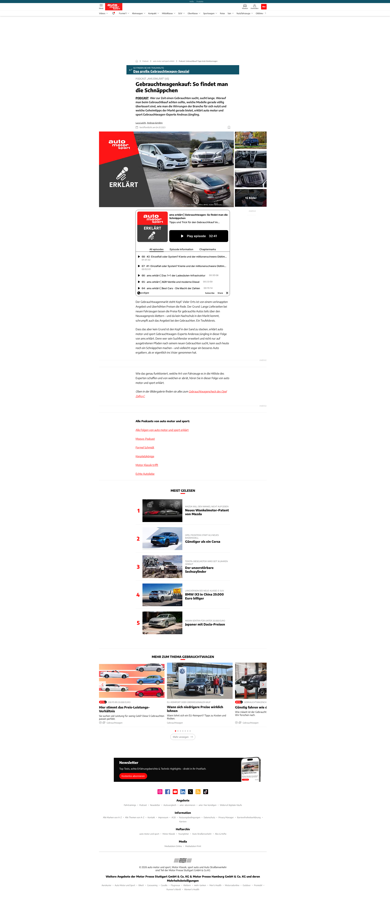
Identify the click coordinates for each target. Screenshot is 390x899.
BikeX (141, 885)
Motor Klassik (169, 833)
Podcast (143, 805)
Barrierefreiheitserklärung (249, 817)
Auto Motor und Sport (125, 885)
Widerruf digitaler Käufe (231, 805)
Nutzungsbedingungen (189, 817)
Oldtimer (260, 13)
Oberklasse (193, 13)
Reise (222, 13)
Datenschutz (209, 817)
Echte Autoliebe (145, 473)
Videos (102, 13)
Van (229, 13)
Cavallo (164, 885)
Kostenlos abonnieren (133, 776)
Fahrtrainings (130, 805)
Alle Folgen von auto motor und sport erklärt (162, 430)
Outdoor (247, 885)
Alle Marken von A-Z (112, 817)
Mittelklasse (167, 13)
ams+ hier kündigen (207, 805)
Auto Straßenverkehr (202, 833)
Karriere (182, 821)
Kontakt (151, 817)
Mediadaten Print (193, 846)
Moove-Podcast (145, 438)
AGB (174, 817)
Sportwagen (208, 13)
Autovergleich (169, 805)
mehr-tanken (200, 885)
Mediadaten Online (173, 846)
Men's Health (215, 885)
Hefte (192, 1)
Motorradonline (232, 885)
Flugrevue (175, 885)
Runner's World (174, 889)
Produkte (200, 1)
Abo (264, 6)
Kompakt (152, 13)
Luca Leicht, (141, 122)
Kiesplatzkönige (145, 456)
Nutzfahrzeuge (243, 13)
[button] (166, 169)
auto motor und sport (149, 833)
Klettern (187, 885)
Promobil (258, 885)
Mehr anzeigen (181, 736)
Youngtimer (183, 833)
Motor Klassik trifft (147, 465)
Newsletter (155, 805)
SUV (180, 13)
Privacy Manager (226, 817)
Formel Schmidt (145, 447)
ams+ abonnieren (187, 805)
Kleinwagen (137, 13)
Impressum (163, 817)
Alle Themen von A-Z (134, 817)
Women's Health (191, 889)
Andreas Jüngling (155, 122)
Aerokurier (106, 885)
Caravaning (152, 885)
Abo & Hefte (220, 833)
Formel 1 (123, 13)
